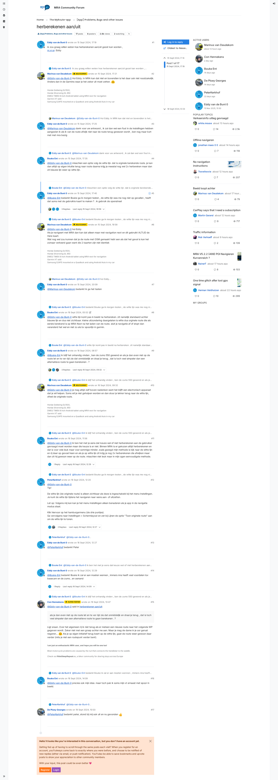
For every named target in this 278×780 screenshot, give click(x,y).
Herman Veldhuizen (208, 290)
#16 (152, 678)
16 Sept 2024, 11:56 (77, 438)
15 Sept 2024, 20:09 (87, 284)
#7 (153, 284)
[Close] (150, 741)
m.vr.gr (51, 50)
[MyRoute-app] (4, 27)
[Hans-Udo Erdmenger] (195, 172)
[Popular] (4, 15)
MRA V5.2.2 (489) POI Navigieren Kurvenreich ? (213, 255)
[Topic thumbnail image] (234, 164)
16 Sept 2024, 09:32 (108, 385)
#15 (152, 602)
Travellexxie (204, 171)
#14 (152, 570)
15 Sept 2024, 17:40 (87, 193)
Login (56, 769)
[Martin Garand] (195, 215)
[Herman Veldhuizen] (195, 290)
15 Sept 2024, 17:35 (78, 158)
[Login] (274, 3)
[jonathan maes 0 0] (195, 145)
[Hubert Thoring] (195, 264)
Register (45, 769)
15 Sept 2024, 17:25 (87, 123)
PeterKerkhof (54, 480)
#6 (153, 224)
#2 (153, 73)
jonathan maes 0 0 (208, 145)
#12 (152, 480)
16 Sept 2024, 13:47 (101, 602)
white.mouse (205, 123)
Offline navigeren (203, 140)
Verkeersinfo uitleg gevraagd (210, 118)
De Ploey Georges (56, 709)
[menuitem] (274, 3)
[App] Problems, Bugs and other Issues (56, 34)
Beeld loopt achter (204, 188)
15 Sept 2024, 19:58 (107, 224)
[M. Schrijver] (195, 123)
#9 (153, 350)
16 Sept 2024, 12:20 (81, 480)
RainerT (202, 264)
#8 (153, 312)
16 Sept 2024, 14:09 (78, 678)
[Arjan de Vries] (195, 193)
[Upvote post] (140, 58)
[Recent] (4, 9)
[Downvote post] (151, 58)
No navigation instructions (201, 163)
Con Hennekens (55, 602)
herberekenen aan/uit (91, 606)
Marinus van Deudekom (59, 73)
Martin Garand (205, 215)
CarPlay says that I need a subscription (217, 210)
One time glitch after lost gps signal (210, 282)
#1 (153, 42)
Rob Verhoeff (205, 237)
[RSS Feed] (129, 34)
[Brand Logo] (44, 8)
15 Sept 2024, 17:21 (107, 73)
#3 (153, 123)
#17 (152, 709)
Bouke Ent (52, 158)
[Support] (4, 21)
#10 (152, 385)
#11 (152, 438)
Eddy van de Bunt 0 (57, 42)
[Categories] (4, 3)
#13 (152, 542)
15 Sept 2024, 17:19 (86, 42)
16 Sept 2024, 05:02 (78, 312)
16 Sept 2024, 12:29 (87, 570)
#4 (153, 158)
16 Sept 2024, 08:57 (87, 350)
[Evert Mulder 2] (195, 237)
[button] (4, 776)
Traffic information (204, 232)
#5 (153, 193)
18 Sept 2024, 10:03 (85, 709)
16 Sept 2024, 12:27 (87, 542)
